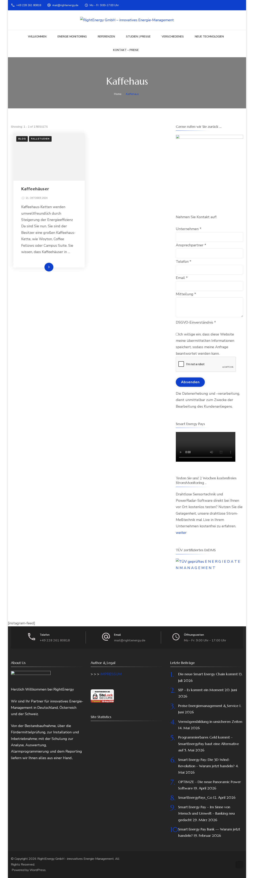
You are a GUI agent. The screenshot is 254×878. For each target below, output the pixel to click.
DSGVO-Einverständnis (196, 322)
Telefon (183, 261)
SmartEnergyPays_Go (195, 797)
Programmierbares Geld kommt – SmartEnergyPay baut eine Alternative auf (208, 743)
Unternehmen (188, 228)
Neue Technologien (209, 36)
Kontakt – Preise (126, 50)
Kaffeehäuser (35, 188)
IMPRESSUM (111, 674)
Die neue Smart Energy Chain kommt (208, 674)
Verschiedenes (173, 36)
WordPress (38, 870)
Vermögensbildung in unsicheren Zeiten (210, 721)
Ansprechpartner (191, 245)
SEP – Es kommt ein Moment (201, 690)
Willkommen (37, 36)
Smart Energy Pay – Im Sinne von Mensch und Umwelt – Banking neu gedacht (206, 813)
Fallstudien (40, 138)
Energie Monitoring (72, 36)
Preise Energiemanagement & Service (208, 705)
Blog (22, 138)
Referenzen (106, 36)
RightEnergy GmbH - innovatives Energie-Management (75, 859)
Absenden (190, 382)
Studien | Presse (138, 36)
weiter (181, 532)
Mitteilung (186, 294)
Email (182, 277)
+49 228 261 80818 (28, 5)
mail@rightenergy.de (65, 5)
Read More (42, 266)
